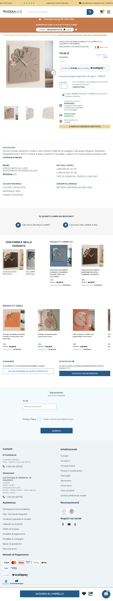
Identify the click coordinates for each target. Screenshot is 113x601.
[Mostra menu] (108, 12)
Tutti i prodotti (67, 490)
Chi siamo (65, 461)
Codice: (55, 29)
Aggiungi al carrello (50, 593)
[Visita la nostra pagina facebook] (63, 524)
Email (25, 401)
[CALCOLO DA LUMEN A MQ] (65, 225)
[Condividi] (91, 594)
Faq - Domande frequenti (15, 514)
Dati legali (65, 476)
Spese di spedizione (12, 544)
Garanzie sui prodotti (12, 524)
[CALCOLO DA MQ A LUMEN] (18, 225)
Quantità (63, 82)
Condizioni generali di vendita (17, 519)
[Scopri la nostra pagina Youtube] (69, 524)
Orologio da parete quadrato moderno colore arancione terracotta (14, 336)
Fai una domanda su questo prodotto (28, 371)
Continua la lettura (12, 157)
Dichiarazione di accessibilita (16, 509)
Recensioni (66, 480)
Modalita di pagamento (14, 534)
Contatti (7, 449)
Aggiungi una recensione (85, 373)
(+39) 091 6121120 (14, 466)
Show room (66, 485)
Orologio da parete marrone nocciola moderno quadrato (90, 272)
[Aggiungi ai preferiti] (84, 594)
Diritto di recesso (11, 529)
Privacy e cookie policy (71, 471)
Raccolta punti (10, 549)
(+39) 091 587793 (14, 497)
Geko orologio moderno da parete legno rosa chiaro (83, 335)
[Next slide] (53, 72)
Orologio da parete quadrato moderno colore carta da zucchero (59, 273)
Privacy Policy (29, 419)
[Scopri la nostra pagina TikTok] (75, 524)
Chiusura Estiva (68, 466)
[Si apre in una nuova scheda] (64, 512)
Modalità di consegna (13, 539)
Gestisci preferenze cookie (73, 495)
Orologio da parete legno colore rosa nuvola (47, 335)
